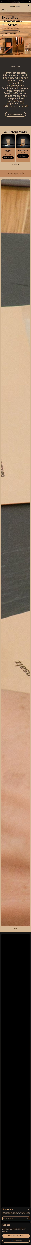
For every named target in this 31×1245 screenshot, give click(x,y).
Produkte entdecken (15, 114)
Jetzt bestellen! (11, 33)
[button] (28, 5)
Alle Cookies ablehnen (16, 1241)
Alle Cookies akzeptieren (16, 1236)
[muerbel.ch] (15, 6)
